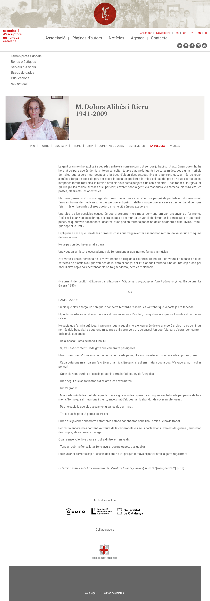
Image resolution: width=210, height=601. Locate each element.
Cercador (146, 32)
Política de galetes (113, 593)
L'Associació (54, 38)
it (206, 32)
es (184, 32)
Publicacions (20, 78)
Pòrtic (45, 146)
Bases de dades (22, 73)
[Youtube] (204, 45)
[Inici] (14, 35)
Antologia (157, 146)
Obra (90, 146)
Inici (32, 146)
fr (192, 32)
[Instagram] (185, 45)
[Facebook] (192, 45)
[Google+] (198, 45)
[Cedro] (75, 511)
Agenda (137, 38)
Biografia (61, 146)
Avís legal (90, 593)
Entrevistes (137, 146)
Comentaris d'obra (111, 146)
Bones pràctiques (23, 62)
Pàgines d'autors (87, 38)
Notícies (116, 38)
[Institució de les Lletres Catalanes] (117, 511)
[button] (37, 118)
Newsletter (163, 32)
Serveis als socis (23, 67)
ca (177, 32)
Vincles (175, 146)
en (199, 32)
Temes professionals (26, 56)
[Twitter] (179, 45)
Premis (77, 146)
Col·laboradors (105, 529)
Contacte (159, 38)
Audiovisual (19, 84)
